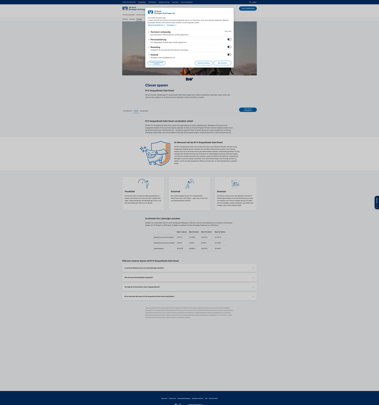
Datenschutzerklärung (155, 25)
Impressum (171, 25)
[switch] (229, 39)
